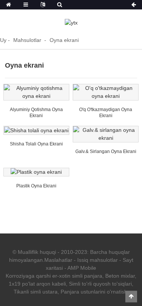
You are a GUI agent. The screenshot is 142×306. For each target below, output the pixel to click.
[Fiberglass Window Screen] (36, 130)
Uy (3, 40)
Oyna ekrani (64, 40)
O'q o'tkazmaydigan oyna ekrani (105, 112)
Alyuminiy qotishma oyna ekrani (36, 112)
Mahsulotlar (27, 40)
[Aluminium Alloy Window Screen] (36, 92)
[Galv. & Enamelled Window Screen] (106, 134)
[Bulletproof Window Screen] (106, 92)
